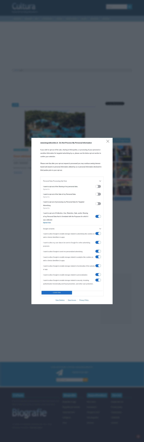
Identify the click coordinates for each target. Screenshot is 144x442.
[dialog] (72, 221)
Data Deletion (60, 300)
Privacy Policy (84, 300)
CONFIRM (57, 292)
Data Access (72, 300)
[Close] (108, 142)
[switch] (98, 186)
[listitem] (72, 181)
